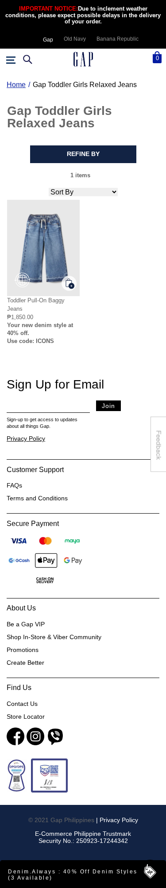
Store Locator (26, 716)
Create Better (25, 662)
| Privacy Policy (117, 819)
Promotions (23, 649)
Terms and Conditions (37, 498)
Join (108, 405)
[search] (26, 59)
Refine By (83, 153)
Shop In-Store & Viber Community (54, 636)
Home (16, 84)
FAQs (14, 485)
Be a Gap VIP (26, 624)
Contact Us (22, 703)
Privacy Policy (26, 438)
